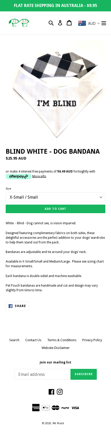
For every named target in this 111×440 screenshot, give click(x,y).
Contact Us (33, 340)
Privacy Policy (92, 340)
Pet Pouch (58, 423)
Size (8, 188)
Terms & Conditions (61, 340)
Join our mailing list (55, 362)
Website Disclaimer (56, 348)
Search (14, 340)
